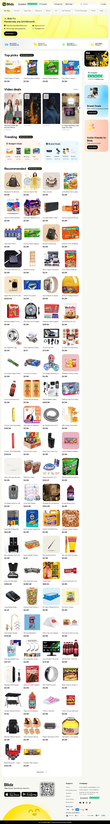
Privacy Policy (70, 799)
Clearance (38, 11)
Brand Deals (54, 144)
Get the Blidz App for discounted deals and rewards (55, 822)
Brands (48, 11)
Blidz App (69, 4)
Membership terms (71, 790)
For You (7, 11)
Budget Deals (15, 143)
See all (75, 89)
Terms (68, 787)
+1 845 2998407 (94, 790)
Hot (56, 11)
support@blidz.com (94, 787)
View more (40, 772)
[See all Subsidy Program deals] (77, 144)
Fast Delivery (66, 11)
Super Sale (27, 11)
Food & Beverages (81, 11)
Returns (68, 796)
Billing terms (69, 802)
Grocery (17, 11)
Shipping (68, 793)
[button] (13, 71)
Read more (10, 33)
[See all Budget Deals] (39, 143)
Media (93, 11)
